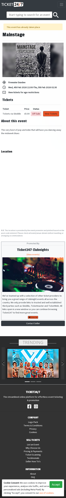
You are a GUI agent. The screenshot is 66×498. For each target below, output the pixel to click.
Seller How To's (33, 461)
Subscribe (33, 317)
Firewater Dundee (13, 82)
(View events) (33, 254)
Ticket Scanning (33, 454)
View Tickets (51, 113)
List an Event (33, 444)
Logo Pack (33, 422)
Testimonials (33, 458)
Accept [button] (56, 484)
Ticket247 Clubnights (33, 250)
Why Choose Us (33, 447)
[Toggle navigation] (61, 4)
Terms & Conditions (33, 425)
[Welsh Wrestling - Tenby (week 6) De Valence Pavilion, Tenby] (33, 363)
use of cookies (46, 492)
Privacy (33, 428)
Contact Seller (33, 323)
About (33, 473)
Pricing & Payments (33, 451)
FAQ (33, 477)
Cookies (33, 432)
